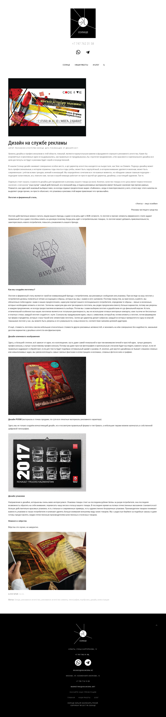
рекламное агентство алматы (54, 600)
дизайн (94, 600)
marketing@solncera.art (83, 687)
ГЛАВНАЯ (71, 697)
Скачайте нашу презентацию (83, 692)
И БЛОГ (96, 65)
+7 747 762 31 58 (83, 43)
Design (17, 600)
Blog (21, 594)
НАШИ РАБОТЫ (81, 65)
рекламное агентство (30, 600)
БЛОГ (96, 697)
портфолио (85, 600)
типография (74, 600)
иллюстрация (103, 600)
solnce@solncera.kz (83, 670)
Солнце (66, 65)
